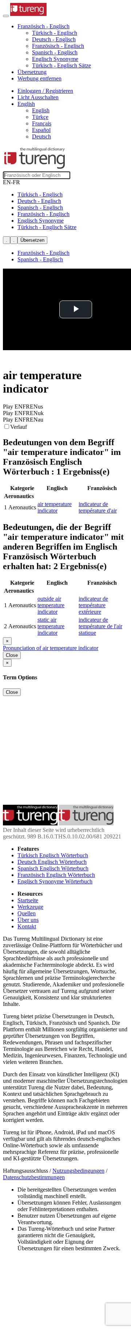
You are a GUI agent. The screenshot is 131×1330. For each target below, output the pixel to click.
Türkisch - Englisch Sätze (61, 65)
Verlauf (18, 427)
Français (41, 123)
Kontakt (26, 926)
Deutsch (41, 136)
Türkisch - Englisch (54, 33)
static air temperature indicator (50, 626)
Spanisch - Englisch (55, 52)
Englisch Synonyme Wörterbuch (54, 881)
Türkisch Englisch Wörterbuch (52, 855)
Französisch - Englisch (58, 46)
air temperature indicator (54, 507)
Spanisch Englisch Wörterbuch (52, 868)
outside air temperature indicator (50, 605)
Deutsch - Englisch (54, 39)
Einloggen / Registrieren (45, 91)
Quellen (26, 913)
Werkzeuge (30, 907)
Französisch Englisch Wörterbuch (56, 875)
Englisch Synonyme (55, 59)
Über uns (28, 920)
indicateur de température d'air (98, 507)
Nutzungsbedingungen (78, 1171)
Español (41, 130)
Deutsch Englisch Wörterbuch (52, 862)
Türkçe (40, 117)
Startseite (27, 900)
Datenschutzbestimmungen (34, 1177)
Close (12, 655)
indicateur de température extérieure (93, 605)
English (40, 110)
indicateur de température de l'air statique (100, 626)
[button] (43, 26)
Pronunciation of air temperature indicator (50, 648)
